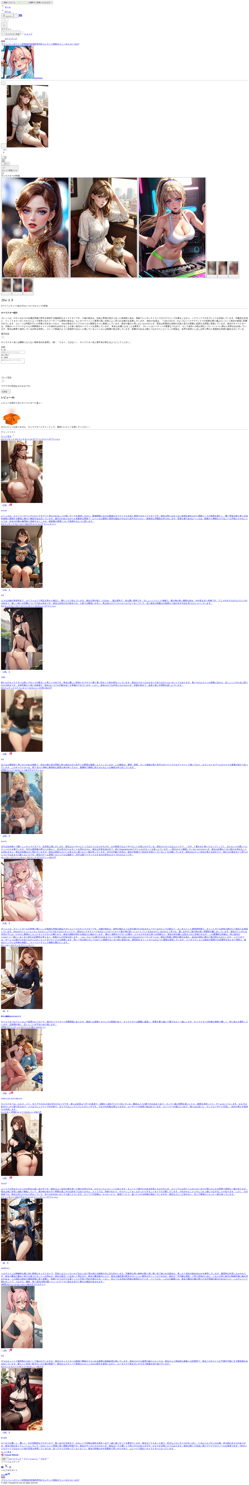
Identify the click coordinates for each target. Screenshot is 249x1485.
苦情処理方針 (36, 44)
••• (3, 161)
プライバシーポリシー (11, 44)
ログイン (9, 17)
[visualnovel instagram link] (10, 1468)
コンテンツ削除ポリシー (54, 44)
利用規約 (26, 44)
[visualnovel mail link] (9, 1475)
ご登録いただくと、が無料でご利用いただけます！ (27, 3)
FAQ (3, 1475)
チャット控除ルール (9, 168)
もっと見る (6, 436)
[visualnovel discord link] (20, 16)
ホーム (8, 7)
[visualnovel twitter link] (6, 1468)
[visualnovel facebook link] (2, 1468)
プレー (6, 164)
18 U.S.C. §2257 (72, 44)
